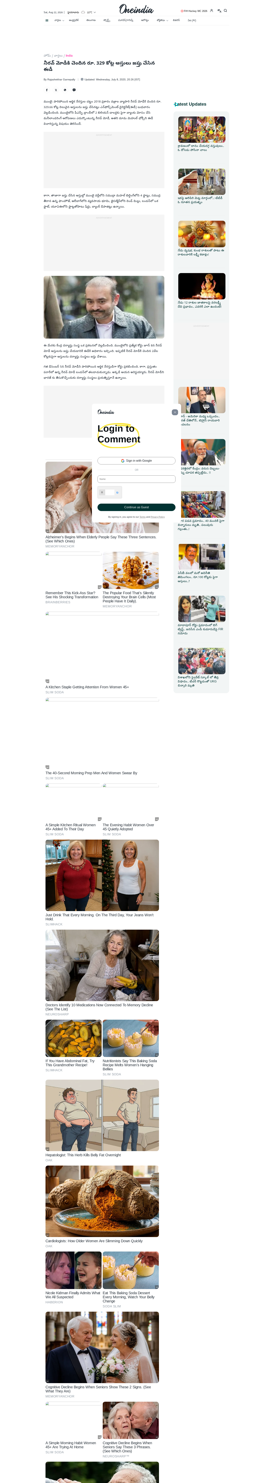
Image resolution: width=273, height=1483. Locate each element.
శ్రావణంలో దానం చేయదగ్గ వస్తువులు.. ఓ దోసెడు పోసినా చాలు (201, 148)
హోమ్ (47, 56)
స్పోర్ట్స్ (106, 20)
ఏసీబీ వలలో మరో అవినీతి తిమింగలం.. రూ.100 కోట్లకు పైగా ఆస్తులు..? (198, 577)
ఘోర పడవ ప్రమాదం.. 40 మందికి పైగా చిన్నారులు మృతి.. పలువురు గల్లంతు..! (201, 525)
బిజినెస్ (176, 20)
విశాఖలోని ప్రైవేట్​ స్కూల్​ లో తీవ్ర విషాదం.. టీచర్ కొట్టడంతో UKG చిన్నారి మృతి (198, 682)
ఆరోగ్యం (145, 20)
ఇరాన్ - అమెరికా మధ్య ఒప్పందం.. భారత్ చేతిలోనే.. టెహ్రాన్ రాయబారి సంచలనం (199, 421)
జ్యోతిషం (161, 20)
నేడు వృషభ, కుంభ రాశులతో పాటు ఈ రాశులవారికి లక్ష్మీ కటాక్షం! (201, 253)
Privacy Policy (158, 517)
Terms (142, 517)
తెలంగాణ (90, 20)
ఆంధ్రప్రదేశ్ (73, 20)
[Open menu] (47, 19)
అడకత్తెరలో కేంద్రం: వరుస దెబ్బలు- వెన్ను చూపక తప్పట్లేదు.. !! (199, 471)
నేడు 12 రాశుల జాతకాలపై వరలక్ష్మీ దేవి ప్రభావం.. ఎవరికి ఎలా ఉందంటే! (200, 305)
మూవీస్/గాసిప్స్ (125, 20)
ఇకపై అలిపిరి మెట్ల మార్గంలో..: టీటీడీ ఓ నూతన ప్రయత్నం (200, 200)
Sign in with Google (138, 460)
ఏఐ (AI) (192, 20)
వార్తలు (57, 20)
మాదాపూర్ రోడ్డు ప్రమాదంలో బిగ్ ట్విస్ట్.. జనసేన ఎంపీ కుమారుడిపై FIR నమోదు (200, 630)
